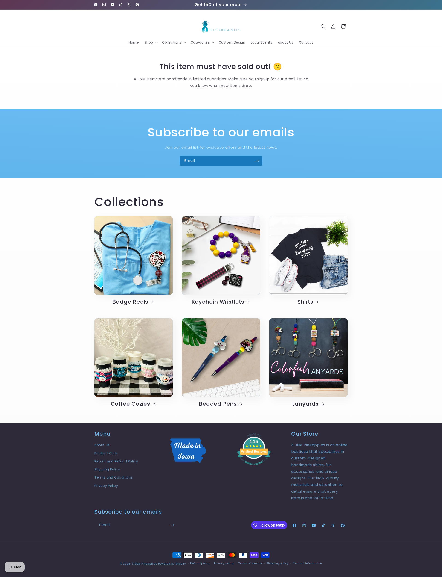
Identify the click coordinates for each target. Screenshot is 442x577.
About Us (102, 445)
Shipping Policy (107, 469)
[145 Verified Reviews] (254, 467)
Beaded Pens (218, 404)
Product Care (105, 453)
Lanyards (305, 404)
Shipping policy (278, 563)
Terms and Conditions (113, 477)
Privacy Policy (106, 485)
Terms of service (250, 563)
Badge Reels (130, 302)
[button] (150, 42)
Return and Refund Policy (116, 461)
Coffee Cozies (130, 404)
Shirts (305, 302)
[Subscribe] (257, 161)
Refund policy (200, 563)
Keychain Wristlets (218, 302)
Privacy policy (224, 563)
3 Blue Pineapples (144, 563)
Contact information (307, 563)
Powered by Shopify (172, 563)
